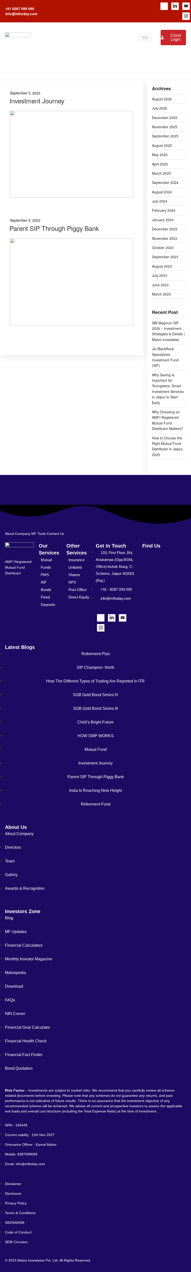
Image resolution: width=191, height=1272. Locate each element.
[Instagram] (186, 16)
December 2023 (164, 228)
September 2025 (165, 135)
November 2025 (164, 126)
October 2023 (163, 247)
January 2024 (163, 219)
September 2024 (165, 182)
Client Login (175, 37)
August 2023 (162, 266)
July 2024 (159, 201)
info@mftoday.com (21, 13)
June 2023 (160, 284)
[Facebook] (164, 6)
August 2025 (162, 145)
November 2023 (164, 238)
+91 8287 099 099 (19, 8)
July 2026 (159, 108)
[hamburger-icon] (145, 37)
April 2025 (160, 164)
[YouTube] (186, 6)
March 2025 (161, 173)
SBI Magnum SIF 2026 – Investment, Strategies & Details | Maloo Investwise (168, 331)
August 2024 (162, 191)
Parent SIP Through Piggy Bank (54, 228)
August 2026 (162, 98)
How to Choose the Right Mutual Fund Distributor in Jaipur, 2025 (167, 446)
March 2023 (161, 294)
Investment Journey (36, 100)
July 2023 (159, 275)
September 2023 (165, 256)
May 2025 (160, 154)
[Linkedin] (175, 6)
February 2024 (163, 210)
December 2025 (164, 117)
